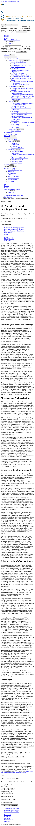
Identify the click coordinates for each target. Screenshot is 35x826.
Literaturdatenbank (13, 178)
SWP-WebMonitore (13, 176)
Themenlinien (12, 86)
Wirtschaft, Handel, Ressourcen (20, 84)
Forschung (11, 149)
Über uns (10, 141)
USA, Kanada (15, 83)
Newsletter (11, 171)
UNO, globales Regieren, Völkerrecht (22, 81)
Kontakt (6, 35)
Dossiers (10, 101)
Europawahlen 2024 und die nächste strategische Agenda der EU (21, 113)
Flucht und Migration (17, 116)
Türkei (13, 80)
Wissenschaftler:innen (10, 134)
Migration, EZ (15, 72)
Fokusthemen (12, 129)
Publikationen (8, 132)
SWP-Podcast (12, 173)
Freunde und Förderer (17, 148)
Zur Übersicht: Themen (11, 58)
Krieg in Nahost (16, 131)
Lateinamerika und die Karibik (20, 70)
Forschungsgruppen (17, 151)
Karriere (6, 36)
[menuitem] (19, 815)
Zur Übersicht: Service (10, 168)
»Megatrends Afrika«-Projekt (19, 158)
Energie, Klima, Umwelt (18, 67)
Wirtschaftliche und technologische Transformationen (21, 98)
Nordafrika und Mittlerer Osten (20, 75)
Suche (3, 26)
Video (9, 174)
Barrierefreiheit (8, 820)
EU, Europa (14, 68)
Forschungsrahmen (16, 163)
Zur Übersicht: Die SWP (11, 139)
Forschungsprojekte (17, 159)
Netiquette (7, 821)
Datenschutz (7, 815)
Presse (6, 38)
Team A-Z (14, 143)
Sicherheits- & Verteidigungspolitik (21, 78)
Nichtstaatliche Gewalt (17, 73)
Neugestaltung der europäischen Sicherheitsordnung (20, 92)
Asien (13, 63)
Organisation (15, 144)
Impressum (7, 816)
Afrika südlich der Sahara (18, 62)
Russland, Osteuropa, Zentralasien (21, 76)
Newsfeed (11, 181)
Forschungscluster (16, 161)
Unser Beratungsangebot (15, 170)
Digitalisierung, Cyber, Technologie (21, 65)
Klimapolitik (15, 121)
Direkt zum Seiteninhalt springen (10, 1)
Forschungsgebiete (13, 60)
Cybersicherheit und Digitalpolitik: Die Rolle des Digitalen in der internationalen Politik (22, 104)
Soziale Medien (12, 179)
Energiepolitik (15, 111)
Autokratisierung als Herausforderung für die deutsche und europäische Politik (22, 95)
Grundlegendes (15, 146)
